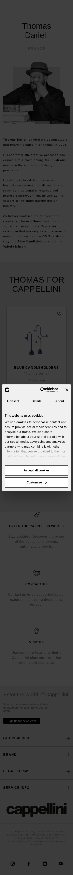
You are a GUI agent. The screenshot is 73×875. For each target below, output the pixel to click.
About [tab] (59, 401)
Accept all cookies (36, 470)
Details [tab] (37, 401)
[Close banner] (66, 390)
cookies (22, 422)
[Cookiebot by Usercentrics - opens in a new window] (43, 390)
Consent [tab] (13, 401)
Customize (34, 482)
